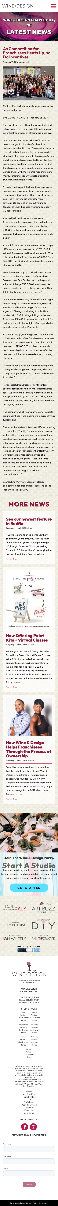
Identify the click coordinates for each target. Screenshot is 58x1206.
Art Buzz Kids (29, 1094)
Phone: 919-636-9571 (29, 1002)
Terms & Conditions (17, 1203)
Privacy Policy (31, 1203)
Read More (11, 559)
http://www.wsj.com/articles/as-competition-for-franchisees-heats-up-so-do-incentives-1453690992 (27, 485)
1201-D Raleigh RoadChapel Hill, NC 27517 (29, 998)
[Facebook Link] (24, 1126)
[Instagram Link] (33, 1126)
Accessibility (43, 1203)
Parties (29, 1091)
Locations (29, 1107)
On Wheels (29, 1102)
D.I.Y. (29, 1099)
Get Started (29, 888)
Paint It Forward (29, 1104)
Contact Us (29, 1112)
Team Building (29, 1097)
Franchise (29, 1110)
